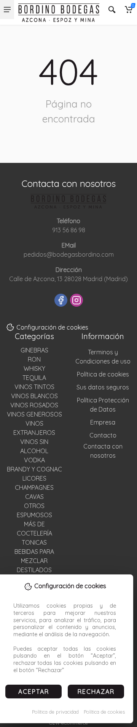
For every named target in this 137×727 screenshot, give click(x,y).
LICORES (34, 478)
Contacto (102, 435)
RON (34, 359)
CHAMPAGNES (34, 487)
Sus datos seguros (102, 387)
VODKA (34, 460)
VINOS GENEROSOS (34, 414)
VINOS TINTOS (34, 387)
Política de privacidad (55, 712)
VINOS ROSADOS (34, 405)
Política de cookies (104, 712)
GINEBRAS (34, 350)
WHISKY (34, 368)
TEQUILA (34, 377)
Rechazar (96, 691)
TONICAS (34, 542)
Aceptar (33, 691)
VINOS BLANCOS (34, 396)
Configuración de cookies (52, 327)
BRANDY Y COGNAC (34, 469)
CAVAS (34, 496)
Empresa (102, 422)
